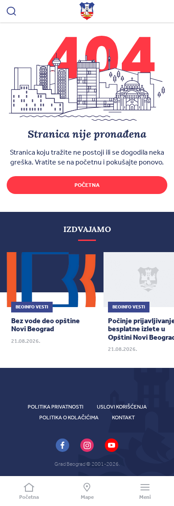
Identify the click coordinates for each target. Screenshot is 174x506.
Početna (87, 185)
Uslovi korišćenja (122, 407)
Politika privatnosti (55, 407)
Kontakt (123, 417)
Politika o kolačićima (69, 417)
